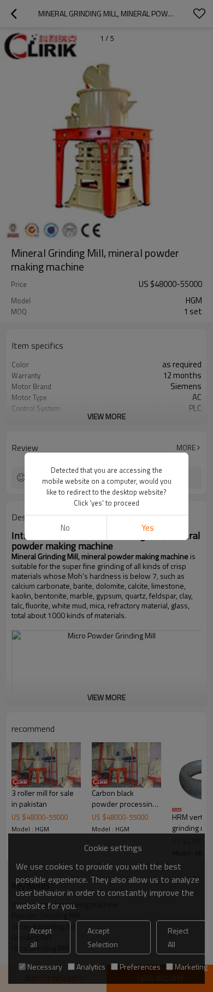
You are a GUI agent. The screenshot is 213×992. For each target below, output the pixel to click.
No (65, 527)
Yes (147, 527)
